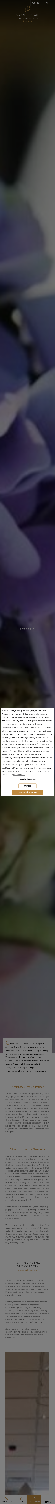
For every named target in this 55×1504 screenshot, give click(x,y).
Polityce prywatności (41, 731)
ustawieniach (19, 775)
